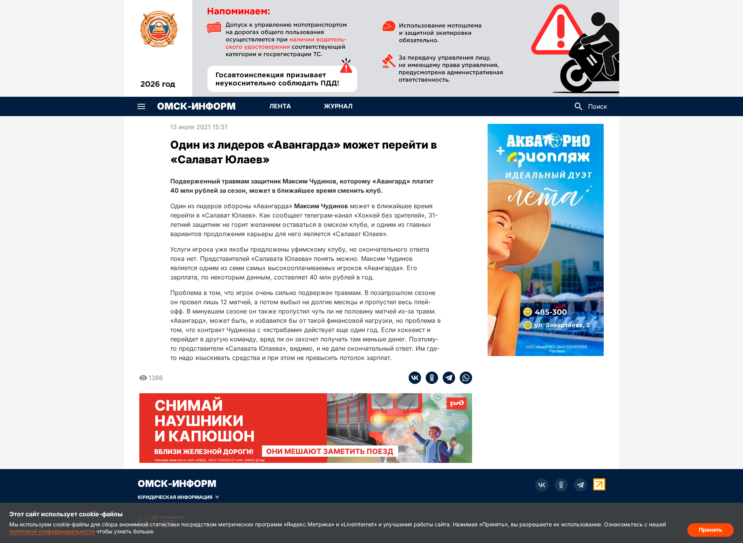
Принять (710, 529)
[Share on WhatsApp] (463, 378)
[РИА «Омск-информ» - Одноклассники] (561, 485)
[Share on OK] (429, 378)
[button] (141, 106)
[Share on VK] (415, 378)
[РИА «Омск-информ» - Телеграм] (580, 485)
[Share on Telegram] (446, 378)
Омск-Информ (196, 106)
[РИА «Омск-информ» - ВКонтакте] (541, 485)
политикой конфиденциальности (52, 531)
